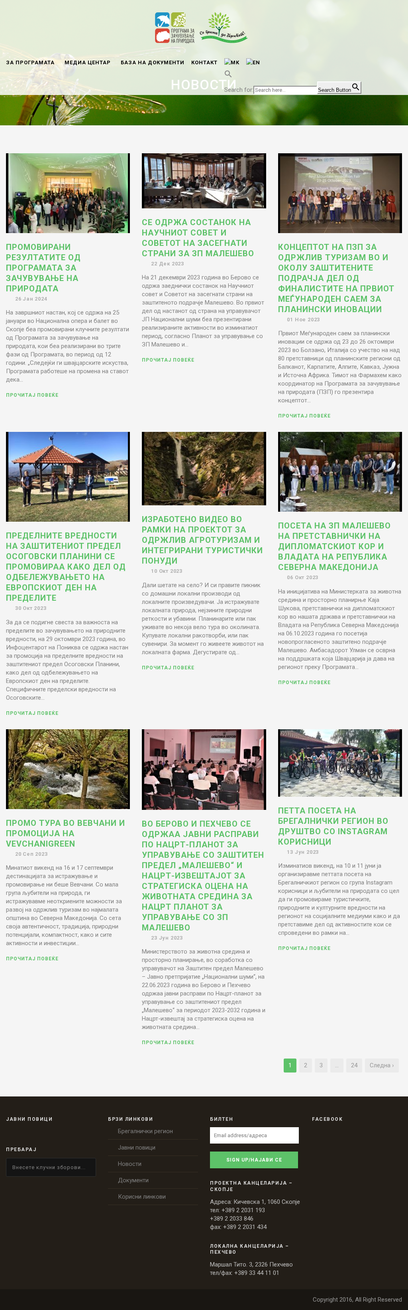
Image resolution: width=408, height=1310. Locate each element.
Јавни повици (136, 1147)
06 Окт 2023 (302, 577)
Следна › (382, 1065)
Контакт (204, 62)
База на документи (152, 62)
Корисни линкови (142, 1196)
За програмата (30, 62)
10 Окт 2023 (166, 571)
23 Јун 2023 (167, 938)
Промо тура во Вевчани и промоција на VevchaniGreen (65, 833)
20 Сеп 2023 (31, 854)
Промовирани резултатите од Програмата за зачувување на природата (43, 267)
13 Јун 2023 (303, 852)
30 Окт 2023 (31, 608)
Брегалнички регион (145, 1131)
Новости (129, 1164)
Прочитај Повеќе (32, 395)
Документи (133, 1180)
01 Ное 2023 (303, 320)
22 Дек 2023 (167, 264)
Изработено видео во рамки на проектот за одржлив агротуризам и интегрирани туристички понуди (202, 540)
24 (354, 1065)
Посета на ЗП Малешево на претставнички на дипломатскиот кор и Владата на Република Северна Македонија (334, 546)
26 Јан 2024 (31, 299)
